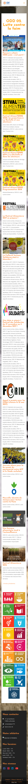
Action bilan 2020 (7, 125)
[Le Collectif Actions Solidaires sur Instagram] (9, 769)
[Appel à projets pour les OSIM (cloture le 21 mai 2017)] (14, 391)
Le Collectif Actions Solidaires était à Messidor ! (12, 257)
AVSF (19, 223)
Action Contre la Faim (9, 221)
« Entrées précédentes (9, 583)
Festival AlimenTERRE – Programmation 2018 (14, 189)
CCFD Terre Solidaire (8, 127)
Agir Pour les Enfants (14, 331)
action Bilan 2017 (7, 262)
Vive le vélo (17, 94)
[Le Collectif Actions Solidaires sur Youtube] (17, 769)
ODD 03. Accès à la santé (12, 266)
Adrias (17, 329)
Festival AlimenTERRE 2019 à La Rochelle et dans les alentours (13, 155)
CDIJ (18, 338)
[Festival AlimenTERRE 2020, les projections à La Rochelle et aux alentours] (14, 106)
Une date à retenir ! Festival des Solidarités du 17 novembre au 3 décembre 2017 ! (13, 323)
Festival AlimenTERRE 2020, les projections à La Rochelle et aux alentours (13, 119)
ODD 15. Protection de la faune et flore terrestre (13, 577)
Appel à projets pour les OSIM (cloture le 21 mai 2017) (14, 402)
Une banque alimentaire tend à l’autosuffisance (11, 530)
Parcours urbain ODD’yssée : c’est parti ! (13, 54)
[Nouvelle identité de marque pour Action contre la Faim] (14, 488)
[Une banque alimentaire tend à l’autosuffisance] (14, 519)
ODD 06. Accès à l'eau (18, 66)
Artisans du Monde (8, 159)
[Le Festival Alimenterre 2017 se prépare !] (14, 206)
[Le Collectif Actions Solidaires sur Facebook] (4, 769)
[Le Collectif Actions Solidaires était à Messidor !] (14, 246)
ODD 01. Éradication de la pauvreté (12, 58)
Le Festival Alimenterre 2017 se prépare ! (13, 217)
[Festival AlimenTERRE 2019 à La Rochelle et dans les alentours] (14, 143)
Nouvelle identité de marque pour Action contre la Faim (12, 500)
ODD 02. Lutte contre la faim (11, 60)
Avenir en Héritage (18, 125)
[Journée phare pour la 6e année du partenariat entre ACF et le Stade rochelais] (14, 456)
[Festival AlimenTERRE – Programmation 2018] (14, 178)
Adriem (21, 329)
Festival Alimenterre (8, 192)
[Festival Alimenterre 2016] (14, 553)
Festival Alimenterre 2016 (12, 564)
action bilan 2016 (7, 568)
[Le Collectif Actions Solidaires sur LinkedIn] (13, 769)
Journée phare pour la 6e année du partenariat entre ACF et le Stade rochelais (13, 468)
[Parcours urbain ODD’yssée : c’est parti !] (14, 43)
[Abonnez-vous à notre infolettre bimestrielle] (10, 738)
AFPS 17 (5, 331)
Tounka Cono (9, 131)
